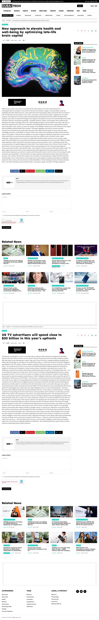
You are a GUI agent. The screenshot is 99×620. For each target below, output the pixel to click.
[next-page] (5, 298)
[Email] (95, 30)
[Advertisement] (85, 111)
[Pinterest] (84, 30)
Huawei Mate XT (56, 266)
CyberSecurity (31, 285)
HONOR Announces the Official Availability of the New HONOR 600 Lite (88, 61)
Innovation (8, 20)
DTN (8, 40)
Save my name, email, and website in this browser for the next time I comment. (22, 215)
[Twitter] (77, 591)
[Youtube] (81, 591)
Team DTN (5, 265)
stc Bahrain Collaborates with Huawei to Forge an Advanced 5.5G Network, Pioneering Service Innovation (85, 263)
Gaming (84, 57)
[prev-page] (3, 298)
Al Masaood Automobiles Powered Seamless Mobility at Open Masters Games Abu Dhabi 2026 (89, 82)
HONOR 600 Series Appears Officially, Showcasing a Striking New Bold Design (88, 71)
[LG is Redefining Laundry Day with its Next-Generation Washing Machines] (61, 277)
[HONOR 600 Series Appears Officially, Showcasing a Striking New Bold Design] (77, 70)
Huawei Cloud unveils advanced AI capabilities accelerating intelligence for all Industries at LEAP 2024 (13, 290)
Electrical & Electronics (82, 258)
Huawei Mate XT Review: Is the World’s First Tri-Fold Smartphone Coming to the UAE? (61, 263)
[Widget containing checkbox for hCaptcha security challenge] (12, 221)
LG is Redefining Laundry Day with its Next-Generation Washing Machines (61, 289)
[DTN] (4, 40)
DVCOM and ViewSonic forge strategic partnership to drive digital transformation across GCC (37, 263)
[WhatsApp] (88, 30)
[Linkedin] (92, 30)
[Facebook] (77, 30)
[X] (81, 30)
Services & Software (33, 258)
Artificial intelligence (87, 47)
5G (82, 67)
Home (3, 20)
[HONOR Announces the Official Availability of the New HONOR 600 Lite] (77, 60)
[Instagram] (84, 591)
